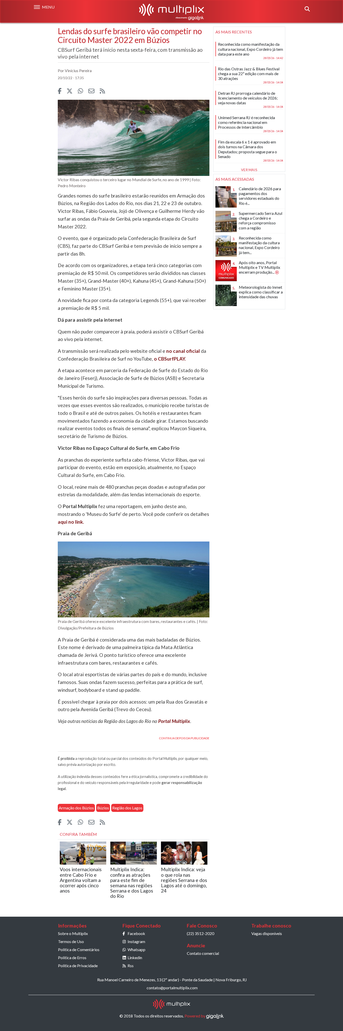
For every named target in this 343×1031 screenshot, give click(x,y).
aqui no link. (71, 522)
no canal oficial (183, 351)
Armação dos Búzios (76, 807)
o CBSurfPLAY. (170, 359)
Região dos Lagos (127, 807)
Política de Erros (72, 957)
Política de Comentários (78, 949)
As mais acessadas (234, 179)
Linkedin (135, 957)
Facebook (136, 933)
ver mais (249, 170)
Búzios (103, 807)
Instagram (136, 941)
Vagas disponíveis (266, 933)
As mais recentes (233, 31)
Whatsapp (136, 949)
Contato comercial (203, 953)
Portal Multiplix (174, 721)
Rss (131, 965)
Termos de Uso (71, 941)
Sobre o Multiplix (73, 933)
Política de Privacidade (78, 965)
